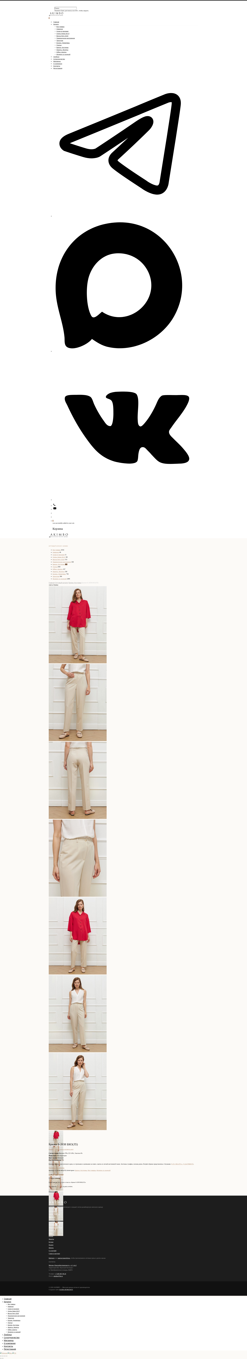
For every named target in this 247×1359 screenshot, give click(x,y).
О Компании (53, 1211)
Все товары (60, 27)
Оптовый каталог (61, 583)
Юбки (51, 1233)
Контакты (56, 66)
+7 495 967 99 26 (60, 1274)
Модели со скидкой (63, 54)
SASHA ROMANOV (66, 1289)
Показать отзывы (58, 1174)
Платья (58, 45)
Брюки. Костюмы (62, 47)
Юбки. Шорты (61, 52)
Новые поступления (55, 1227)
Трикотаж (59, 40)
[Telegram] (126, 216)
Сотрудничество (59, 59)
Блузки (51, 1242)
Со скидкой (52, 1251)
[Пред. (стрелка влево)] (1, 1358)
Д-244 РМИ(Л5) (188, 1164)
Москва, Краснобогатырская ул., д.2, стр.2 (63, 1265)
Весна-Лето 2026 (62, 36)
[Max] (126, 351)
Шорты (51, 1248)
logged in (59, 1186)
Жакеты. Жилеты (62, 50)
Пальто (51, 1245)
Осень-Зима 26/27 (62, 34)
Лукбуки (56, 57)
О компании (57, 64)
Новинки (59, 29)
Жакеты (51, 1239)
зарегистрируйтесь (64, 1258)
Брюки (51, 1236)
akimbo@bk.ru (58, 1276)
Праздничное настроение (65, 38)
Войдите (51, 1258)
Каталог (56, 24)
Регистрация (57, 68)
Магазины (57, 61)
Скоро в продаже (62, 31)
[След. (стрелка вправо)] (2, 1358)
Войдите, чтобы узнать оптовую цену (61, 1149)
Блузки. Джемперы (63, 43)
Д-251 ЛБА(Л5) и (177, 1164)
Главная (56, 22)
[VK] (126, 500)
